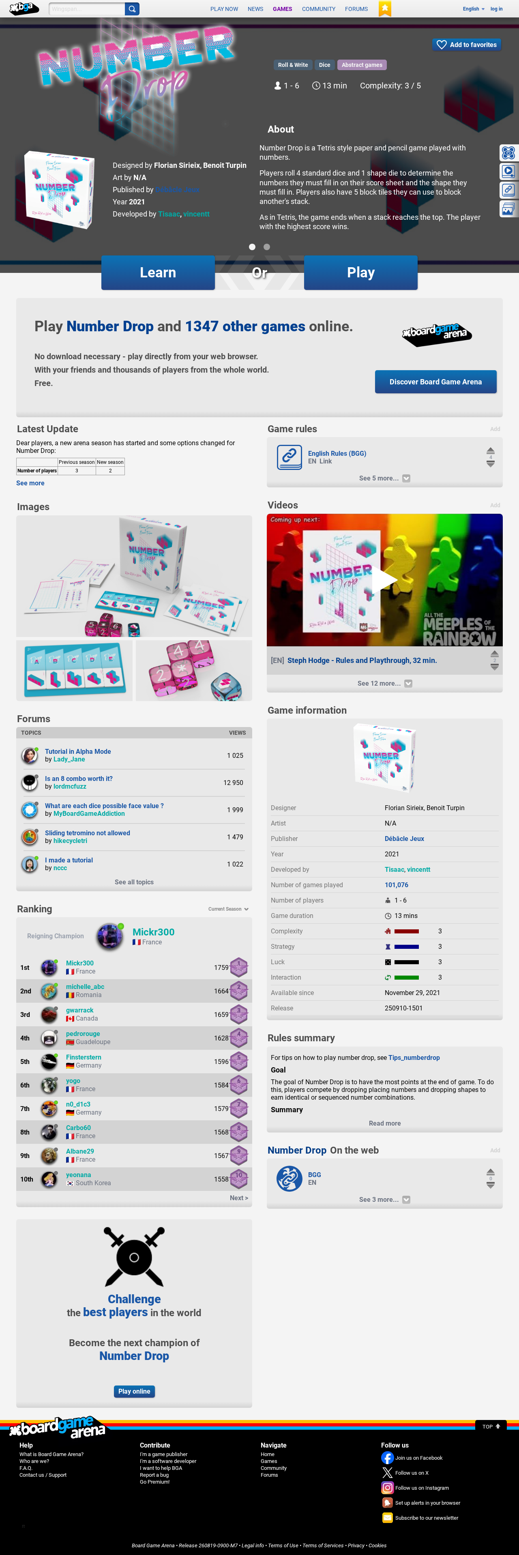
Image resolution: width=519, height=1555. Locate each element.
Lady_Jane (69, 759)
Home (268, 1454)
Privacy (356, 1545)
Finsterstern (83, 1057)
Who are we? (34, 1461)
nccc (60, 868)
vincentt (196, 214)
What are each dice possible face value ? (104, 806)
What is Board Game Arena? (51, 1454)
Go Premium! (154, 1482)
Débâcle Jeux (177, 189)
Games (282, 9)
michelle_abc (85, 987)
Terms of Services (323, 1545)
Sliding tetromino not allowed (87, 833)
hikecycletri (70, 841)
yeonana (78, 1175)
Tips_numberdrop (414, 1058)
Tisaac (169, 214)
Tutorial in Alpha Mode (78, 751)
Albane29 (80, 1151)
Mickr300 (154, 932)
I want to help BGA (161, 1468)
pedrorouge (83, 1034)
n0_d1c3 (78, 1104)
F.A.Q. (25, 1468)
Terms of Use (283, 1545)
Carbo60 (78, 1128)
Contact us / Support (42, 1475)
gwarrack (80, 1010)
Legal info (253, 1545)
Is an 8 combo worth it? (79, 779)
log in (497, 9)
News (255, 9)
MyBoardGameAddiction (89, 813)
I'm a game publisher (163, 1454)
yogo (73, 1081)
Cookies (378, 1545)
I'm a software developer (168, 1461)
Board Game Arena (153, 1545)
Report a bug (154, 1475)
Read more (385, 1123)
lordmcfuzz (70, 786)
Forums (356, 9)
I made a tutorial (69, 860)
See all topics (134, 882)
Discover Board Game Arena (436, 381)
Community (318, 9)
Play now (224, 9)
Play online (134, 1391)
